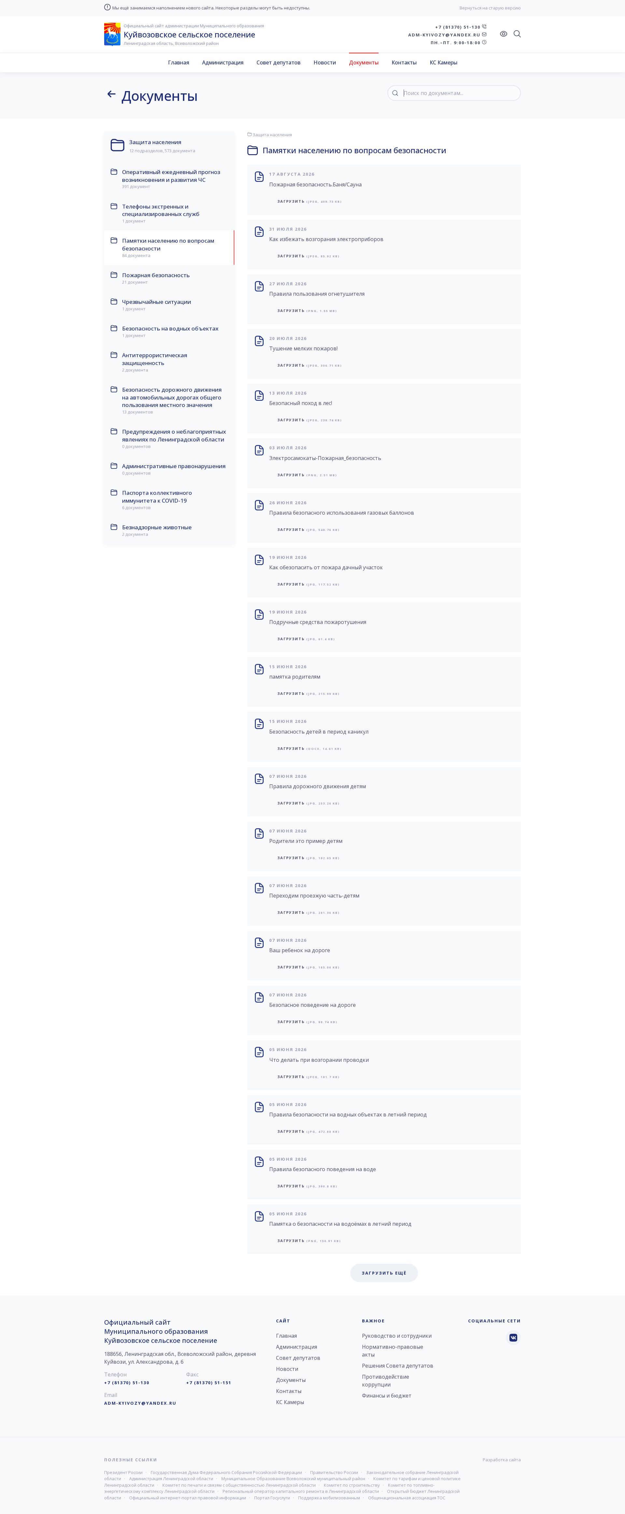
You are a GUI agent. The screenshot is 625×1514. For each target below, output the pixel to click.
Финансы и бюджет (386, 1395)
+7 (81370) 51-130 (458, 27)
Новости (324, 62)
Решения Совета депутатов (397, 1365)
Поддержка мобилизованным (329, 1498)
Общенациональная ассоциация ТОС (406, 1498)
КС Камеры (443, 62)
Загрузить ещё (384, 1273)
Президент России (123, 1472)
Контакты (404, 62)
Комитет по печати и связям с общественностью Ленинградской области (239, 1485)
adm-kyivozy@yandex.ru (445, 35)
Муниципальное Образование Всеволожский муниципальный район (293, 1478)
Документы (364, 62)
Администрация (222, 62)
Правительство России (334, 1472)
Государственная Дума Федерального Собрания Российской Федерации (226, 1472)
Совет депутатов (278, 62)
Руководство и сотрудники (397, 1335)
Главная (178, 62)
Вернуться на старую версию (490, 8)
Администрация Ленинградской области (171, 1478)
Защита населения (272, 135)
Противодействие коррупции (385, 1380)
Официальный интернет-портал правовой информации (187, 1498)
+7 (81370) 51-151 (208, 1383)
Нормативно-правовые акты (392, 1350)
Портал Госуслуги (272, 1498)
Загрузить (309, 201)
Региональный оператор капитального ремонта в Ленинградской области (301, 1491)
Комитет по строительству (352, 1485)
